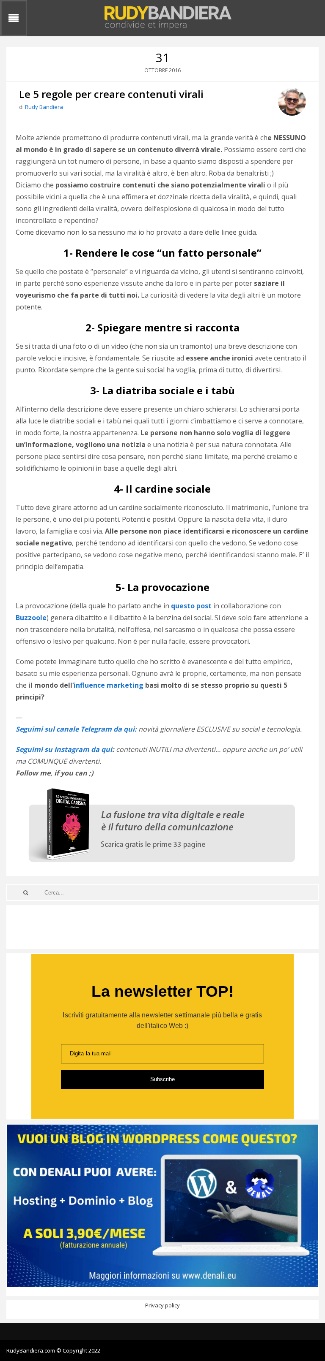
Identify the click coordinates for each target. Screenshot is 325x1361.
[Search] (25, 892)
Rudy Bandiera (44, 107)
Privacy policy (162, 1305)
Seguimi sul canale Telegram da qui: (76, 729)
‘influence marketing (108, 685)
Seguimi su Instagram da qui (64, 749)
